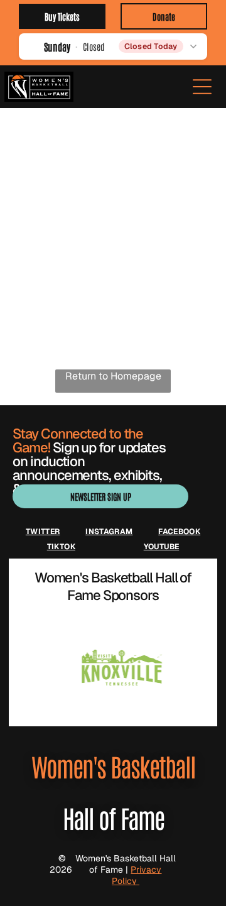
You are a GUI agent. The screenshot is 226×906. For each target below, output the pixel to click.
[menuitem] (43, 531)
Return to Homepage (113, 376)
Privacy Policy (137, 875)
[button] (113, 46)
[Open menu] (202, 86)
